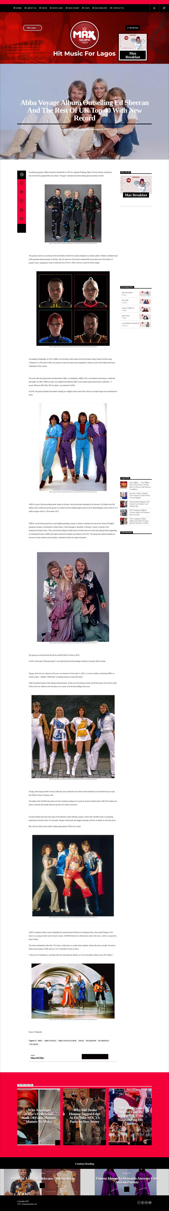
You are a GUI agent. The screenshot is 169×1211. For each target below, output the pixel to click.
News (44, 8)
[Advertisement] (136, 245)
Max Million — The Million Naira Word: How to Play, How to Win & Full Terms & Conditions (140, 486)
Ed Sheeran (103, 1041)
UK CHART (34, 1044)
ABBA (40, 1041)
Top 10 (6, 2)
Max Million (101, 8)
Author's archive (95, 1056)
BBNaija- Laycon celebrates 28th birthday (43, 1178)
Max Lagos (31, 28)
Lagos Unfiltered (128, 308)
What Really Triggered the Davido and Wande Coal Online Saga (139, 504)
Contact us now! (20, 2)
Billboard (91, 1041)
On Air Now (133, 28)
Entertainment (84, 95)
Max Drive (126, 316)
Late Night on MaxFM (130, 323)
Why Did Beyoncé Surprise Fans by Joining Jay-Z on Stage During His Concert (130, 1115)
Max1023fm (79, 129)
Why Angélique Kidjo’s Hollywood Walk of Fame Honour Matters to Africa (139, 521)
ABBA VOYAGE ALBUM (67, 1041)
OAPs (87, 8)
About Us (31, 8)
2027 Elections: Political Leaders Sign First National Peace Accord (139, 512)
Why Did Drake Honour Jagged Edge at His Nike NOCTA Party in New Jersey (84, 1116)
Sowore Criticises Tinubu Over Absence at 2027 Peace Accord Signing (139, 495)
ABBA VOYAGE (50, 1041)
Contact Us (118, 8)
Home (19, 8)
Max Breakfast (127, 293)
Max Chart (73, 8)
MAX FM (22, 1141)
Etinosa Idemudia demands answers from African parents (127, 1180)
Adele (81, 1041)
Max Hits (125, 300)
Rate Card (58, 8)
